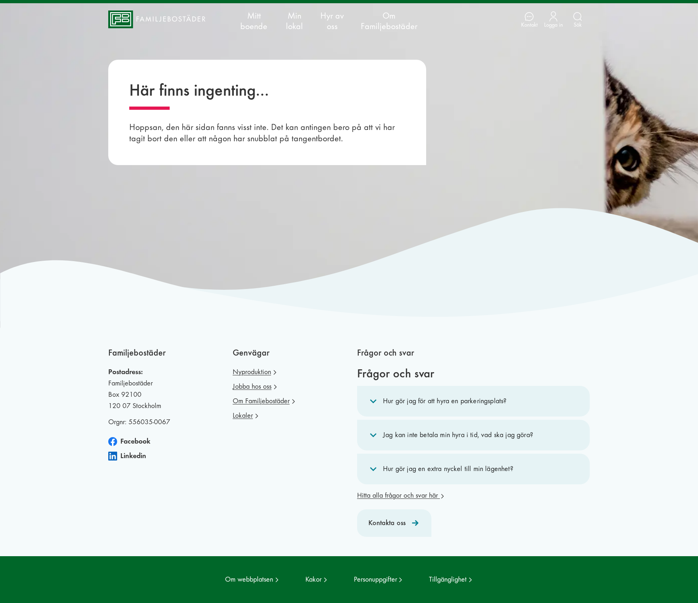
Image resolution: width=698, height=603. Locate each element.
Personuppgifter (375, 579)
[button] (473, 401)
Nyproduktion (252, 372)
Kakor (313, 579)
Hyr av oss (332, 20)
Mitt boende (253, 20)
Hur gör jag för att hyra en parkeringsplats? (445, 401)
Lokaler (243, 415)
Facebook (135, 441)
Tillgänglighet (448, 579)
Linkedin (133, 456)
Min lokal (294, 20)
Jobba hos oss (252, 386)
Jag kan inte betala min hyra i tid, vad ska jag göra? (458, 435)
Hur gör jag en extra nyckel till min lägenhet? (448, 469)
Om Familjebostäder (389, 20)
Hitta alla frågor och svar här (398, 495)
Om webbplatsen (249, 579)
